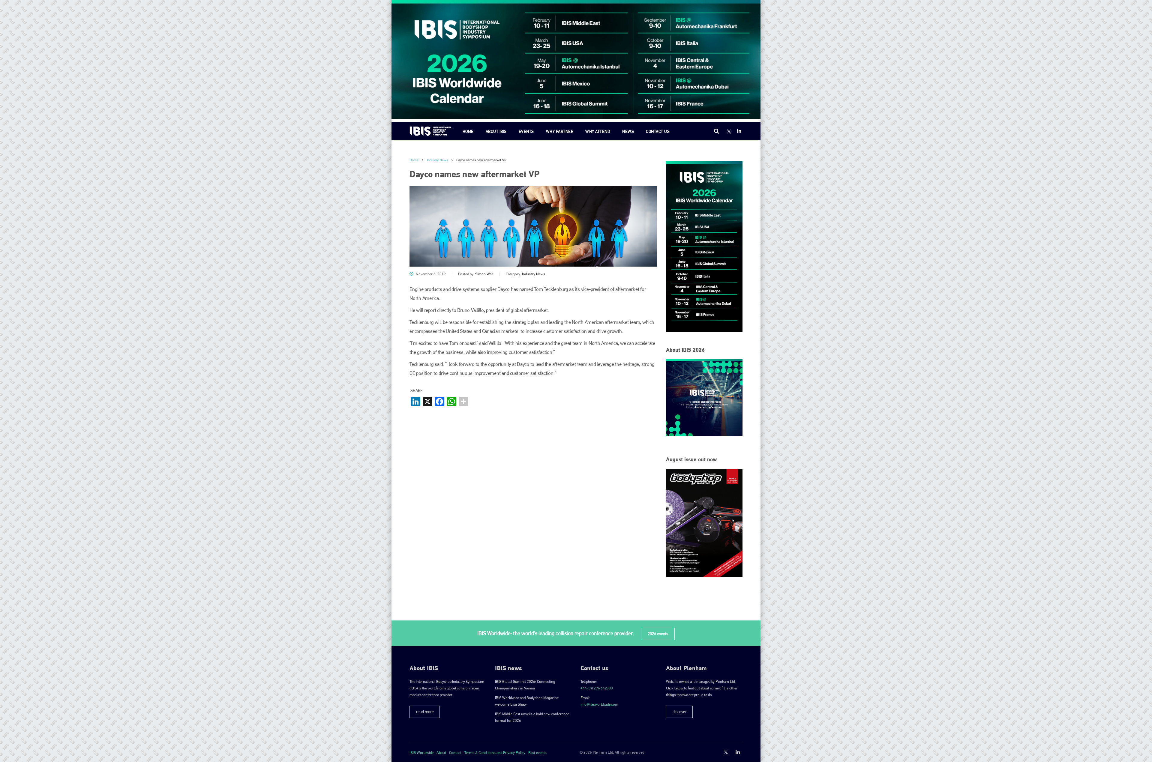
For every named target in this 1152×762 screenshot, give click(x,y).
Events (526, 131)
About (441, 752)
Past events (537, 752)
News (628, 131)
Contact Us (658, 131)
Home (468, 131)
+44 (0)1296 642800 (596, 688)
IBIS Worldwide (422, 752)
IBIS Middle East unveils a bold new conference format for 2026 (532, 717)
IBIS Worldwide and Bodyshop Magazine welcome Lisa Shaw (527, 701)
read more (425, 711)
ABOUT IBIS (496, 131)
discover (680, 711)
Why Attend (597, 131)
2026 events (658, 633)
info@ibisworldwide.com (599, 704)
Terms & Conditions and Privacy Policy (494, 752)
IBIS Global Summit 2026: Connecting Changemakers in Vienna (525, 684)
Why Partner (560, 131)
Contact (455, 752)
